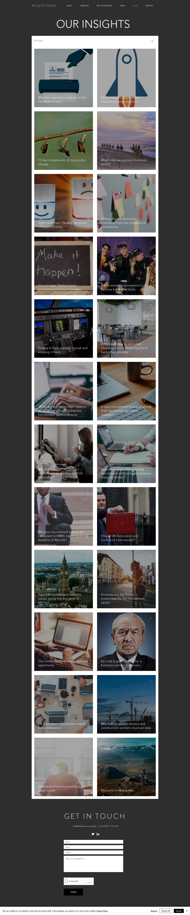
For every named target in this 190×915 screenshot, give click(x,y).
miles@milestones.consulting (84, 826)
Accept (179, 911)
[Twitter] (93, 834)
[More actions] (88, 54)
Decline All (166, 911)
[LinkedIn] (98, 834)
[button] (122, 5)
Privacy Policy (102, 911)
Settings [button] (154, 911)
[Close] (186, 911)
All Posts (38, 41)
